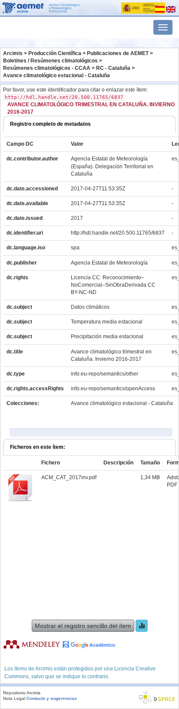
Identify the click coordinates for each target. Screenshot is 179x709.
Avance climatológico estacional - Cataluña (56, 75)
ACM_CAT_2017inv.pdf (68, 477)
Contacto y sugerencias (52, 698)
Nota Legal (14, 698)
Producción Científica (54, 53)
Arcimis (13, 53)
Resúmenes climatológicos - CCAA (46, 68)
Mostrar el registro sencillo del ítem (83, 625)
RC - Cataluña (113, 68)
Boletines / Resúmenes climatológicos (50, 61)
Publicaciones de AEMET (118, 53)
